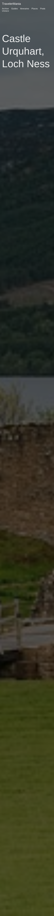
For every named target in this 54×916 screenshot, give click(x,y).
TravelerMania (11, 3)
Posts (42, 9)
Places (35, 9)
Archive (5, 9)
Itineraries (24, 9)
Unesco (5, 11)
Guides (14, 9)
